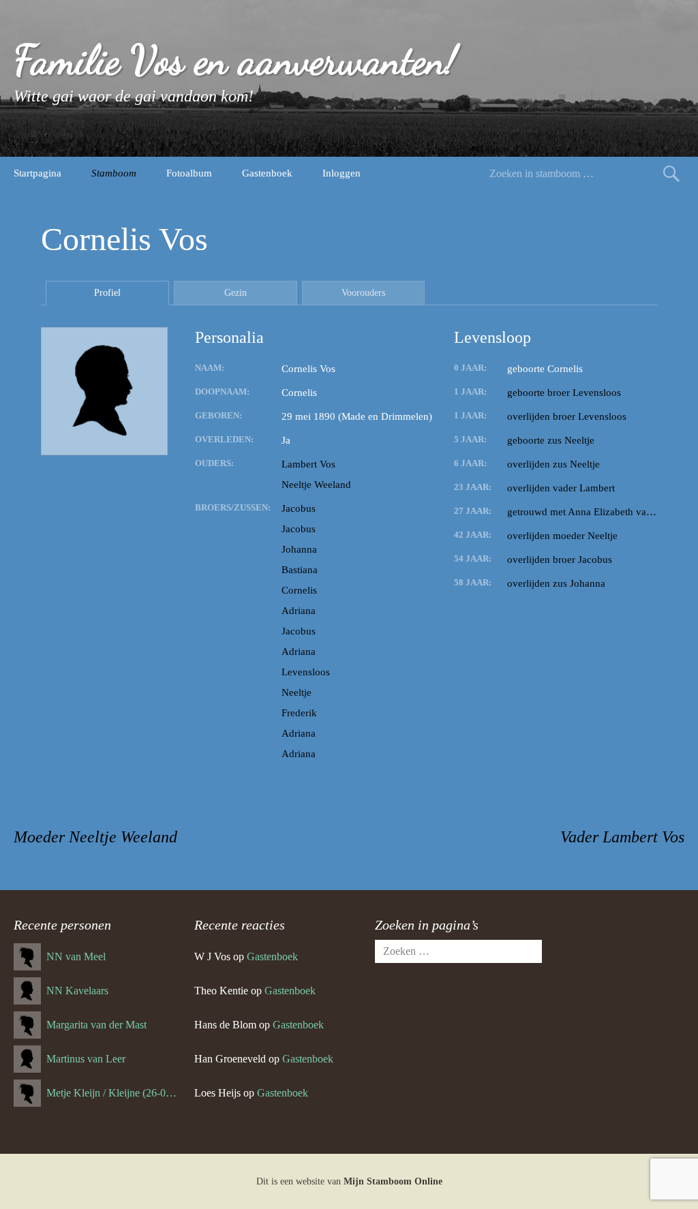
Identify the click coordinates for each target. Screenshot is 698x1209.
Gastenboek (267, 173)
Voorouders (363, 293)
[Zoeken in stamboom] (671, 173)
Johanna (299, 549)
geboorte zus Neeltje (550, 440)
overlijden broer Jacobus (559, 559)
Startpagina (37, 173)
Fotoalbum (189, 173)
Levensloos (306, 672)
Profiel (107, 293)
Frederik (299, 712)
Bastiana (300, 569)
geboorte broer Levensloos (564, 392)
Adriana (299, 610)
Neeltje (297, 692)
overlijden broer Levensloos (566, 416)
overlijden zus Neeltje (553, 464)
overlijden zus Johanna (556, 583)
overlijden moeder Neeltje (562, 535)
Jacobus (299, 508)
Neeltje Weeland (316, 484)
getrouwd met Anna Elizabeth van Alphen (582, 511)
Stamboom (113, 173)
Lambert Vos (308, 464)
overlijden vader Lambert (561, 488)
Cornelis (299, 590)
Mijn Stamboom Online (393, 1181)
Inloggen (341, 173)
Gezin (235, 293)
